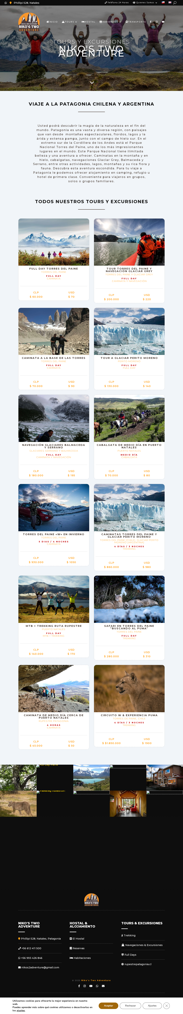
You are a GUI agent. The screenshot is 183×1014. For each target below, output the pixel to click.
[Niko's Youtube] (79, 986)
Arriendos (110, 22)
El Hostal (78, 938)
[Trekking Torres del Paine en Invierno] (55, 790)
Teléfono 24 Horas (118, 2)
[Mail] (103, 986)
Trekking (129, 935)
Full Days (130, 954)
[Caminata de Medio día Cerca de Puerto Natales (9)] (128, 767)
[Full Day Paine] (47, 764)
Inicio (53, 22)
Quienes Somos (144, 2)
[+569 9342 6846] (6, 2)
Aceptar (108, 1005)
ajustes (21, 1010)
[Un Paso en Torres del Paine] (91, 789)
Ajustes (152, 1005)
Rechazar (130, 1005)
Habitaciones (82, 958)
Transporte (137, 22)
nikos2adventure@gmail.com (40, 967)
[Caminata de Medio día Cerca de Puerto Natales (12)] (164, 793)
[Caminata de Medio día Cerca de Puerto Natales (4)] (18, 789)
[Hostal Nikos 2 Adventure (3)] (164, 789)
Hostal (90, 22)
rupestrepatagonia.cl (137, 964)
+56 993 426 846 (31, 958)
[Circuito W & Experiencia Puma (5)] (18, 815)
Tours (69, 22)
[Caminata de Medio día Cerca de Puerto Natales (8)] (91, 793)
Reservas (78, 948)
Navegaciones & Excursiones (144, 945)
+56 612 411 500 (31, 948)
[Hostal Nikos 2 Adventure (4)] (128, 815)
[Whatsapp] (97, 986)
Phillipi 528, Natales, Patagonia (40, 938)
